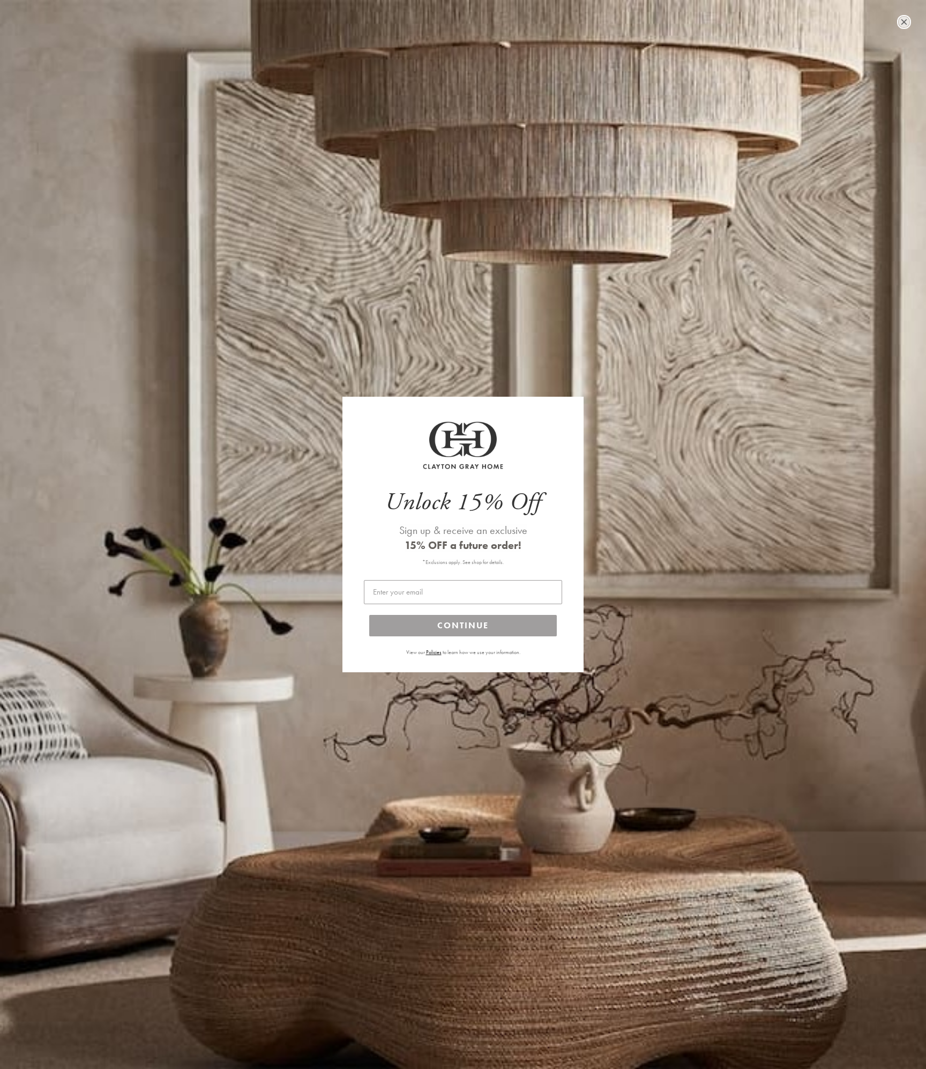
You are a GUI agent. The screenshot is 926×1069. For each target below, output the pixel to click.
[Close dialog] (904, 22)
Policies (434, 652)
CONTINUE (463, 625)
